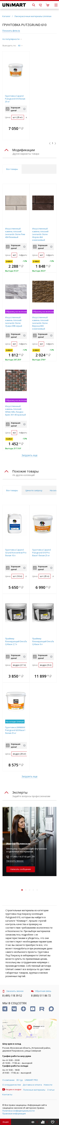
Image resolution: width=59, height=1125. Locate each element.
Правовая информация (14, 1113)
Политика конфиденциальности (18, 1110)
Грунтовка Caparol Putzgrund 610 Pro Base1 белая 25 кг (41, 552)
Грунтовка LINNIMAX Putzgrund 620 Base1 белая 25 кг (15, 730)
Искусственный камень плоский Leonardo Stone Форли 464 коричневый (40, 234)
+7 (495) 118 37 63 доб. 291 (22, 856)
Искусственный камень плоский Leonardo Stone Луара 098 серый (13, 321)
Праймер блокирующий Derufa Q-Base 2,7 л (16, 641)
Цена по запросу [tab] (33, 490)
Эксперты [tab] (20, 792)
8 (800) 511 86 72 (41, 995)
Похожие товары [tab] (25, 471)
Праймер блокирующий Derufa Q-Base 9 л (43, 641)
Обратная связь (43, 991)
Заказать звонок (15, 860)
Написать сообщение (20, 869)
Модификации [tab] (23, 150)
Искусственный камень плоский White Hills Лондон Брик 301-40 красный (15, 410)
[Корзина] (47, 5)
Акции (6, 1121)
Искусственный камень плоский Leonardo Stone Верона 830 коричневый (40, 323)
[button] (26, 129)
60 (19, 45)
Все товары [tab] (12, 169)
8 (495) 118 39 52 (12, 995)
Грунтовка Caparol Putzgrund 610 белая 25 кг (15, 98)
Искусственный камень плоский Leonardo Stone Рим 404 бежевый (15, 233)
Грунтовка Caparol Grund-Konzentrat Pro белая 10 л (15, 552)
